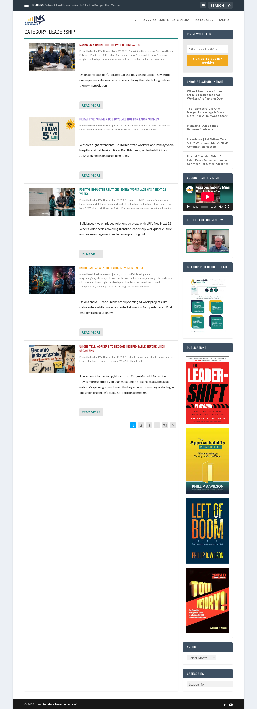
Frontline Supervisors (116, 55)
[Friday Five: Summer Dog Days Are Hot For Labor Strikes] (52, 131)
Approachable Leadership (166, 20)
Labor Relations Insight (91, 129)
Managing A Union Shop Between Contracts (109, 45)
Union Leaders (140, 129)
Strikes (128, 129)
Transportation (87, 286)
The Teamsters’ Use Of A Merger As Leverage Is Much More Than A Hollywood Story (207, 112)
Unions (153, 129)
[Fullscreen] (227, 207)
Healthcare (134, 125)
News (95, 360)
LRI (135, 20)
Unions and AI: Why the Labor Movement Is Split (112, 268)
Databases (204, 20)
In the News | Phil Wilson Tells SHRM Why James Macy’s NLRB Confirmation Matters (207, 142)
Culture (132, 199)
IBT (143, 278)
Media (224, 20)
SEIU (120, 129)
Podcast (126, 59)
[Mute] (221, 207)
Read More (91, 105)
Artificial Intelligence (139, 274)
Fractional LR (97, 55)
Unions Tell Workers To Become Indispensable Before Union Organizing (122, 348)
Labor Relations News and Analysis (57, 704)
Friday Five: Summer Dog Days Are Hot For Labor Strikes (119, 119)
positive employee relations (146, 208)
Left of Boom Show (111, 59)
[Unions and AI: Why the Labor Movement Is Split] (52, 280)
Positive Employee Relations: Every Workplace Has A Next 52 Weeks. (122, 191)
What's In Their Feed (130, 360)
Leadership (94, 59)
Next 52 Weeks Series (108, 208)
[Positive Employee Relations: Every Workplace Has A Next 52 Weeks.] (52, 202)
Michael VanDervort (101, 51)
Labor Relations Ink (140, 55)
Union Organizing (116, 286)
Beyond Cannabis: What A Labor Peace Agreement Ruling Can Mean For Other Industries (207, 160)
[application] (208, 197)
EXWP (140, 199)
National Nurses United (134, 282)
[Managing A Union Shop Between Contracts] (52, 57)
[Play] (188, 207)
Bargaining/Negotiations (142, 51)
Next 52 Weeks (87, 208)
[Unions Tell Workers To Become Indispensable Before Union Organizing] (52, 359)
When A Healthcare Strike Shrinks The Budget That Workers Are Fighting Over (205, 94)
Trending (136, 59)
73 (165, 425)
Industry (145, 125)
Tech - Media (155, 282)
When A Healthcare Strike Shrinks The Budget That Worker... (83, 5)
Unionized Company (153, 59)
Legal (107, 129)
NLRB (114, 129)
